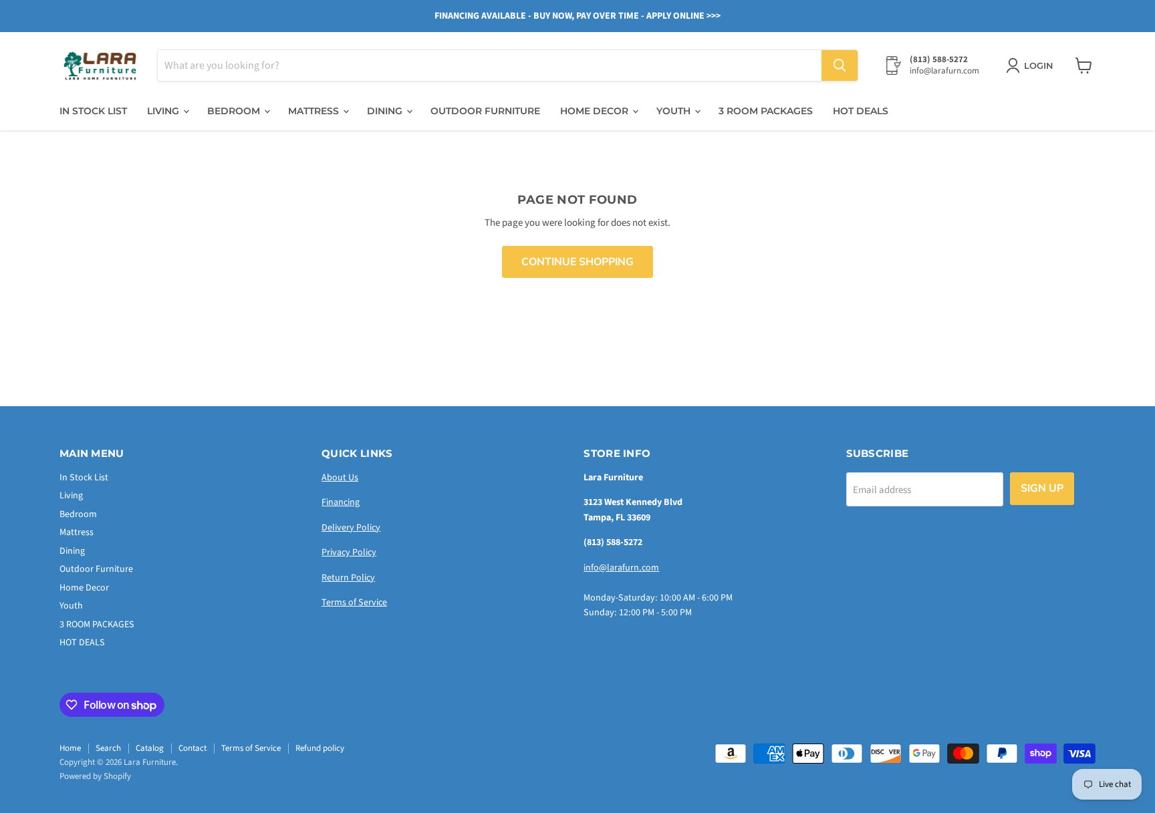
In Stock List (93, 111)
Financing (341, 502)
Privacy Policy (349, 552)
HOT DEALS (860, 111)
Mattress (315, 111)
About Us (340, 477)
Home (70, 748)
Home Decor (595, 111)
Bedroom (235, 111)
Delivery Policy (351, 527)
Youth (674, 111)
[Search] (839, 65)
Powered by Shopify (95, 776)
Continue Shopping (577, 262)
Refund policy (319, 748)
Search (108, 748)
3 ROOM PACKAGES (766, 111)
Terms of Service (354, 602)
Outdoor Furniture (485, 111)
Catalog (150, 748)
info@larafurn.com (621, 568)
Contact (192, 748)
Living (164, 111)
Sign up (1042, 488)
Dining (386, 111)
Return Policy (348, 578)
